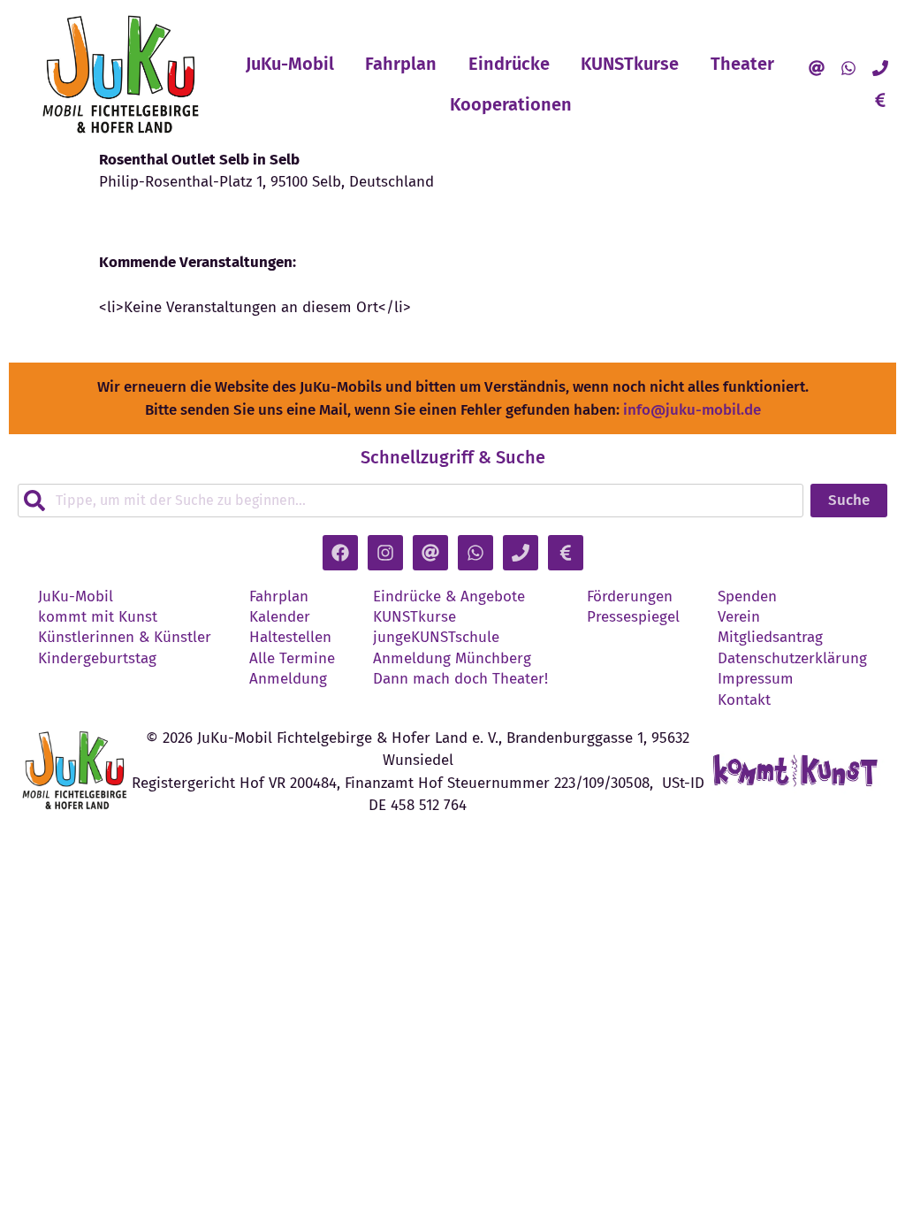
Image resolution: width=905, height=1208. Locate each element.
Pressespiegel (633, 617)
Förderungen (630, 597)
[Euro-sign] (880, 100)
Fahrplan (401, 63)
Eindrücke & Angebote (449, 597)
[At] (817, 68)
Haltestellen (290, 637)
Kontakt (744, 700)
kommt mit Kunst (97, 617)
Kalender (279, 617)
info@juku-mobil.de (692, 410)
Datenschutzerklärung (792, 659)
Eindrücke (509, 63)
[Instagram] (385, 552)
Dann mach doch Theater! (460, 679)
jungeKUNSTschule (436, 637)
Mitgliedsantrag (770, 637)
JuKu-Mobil (290, 63)
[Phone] (880, 68)
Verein (739, 617)
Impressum (756, 679)
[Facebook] (340, 552)
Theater (742, 63)
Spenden (747, 597)
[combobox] (410, 500)
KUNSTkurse (630, 63)
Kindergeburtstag (97, 659)
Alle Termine (292, 659)
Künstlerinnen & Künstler (124, 637)
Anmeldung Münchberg (452, 659)
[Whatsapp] (848, 68)
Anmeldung (288, 679)
